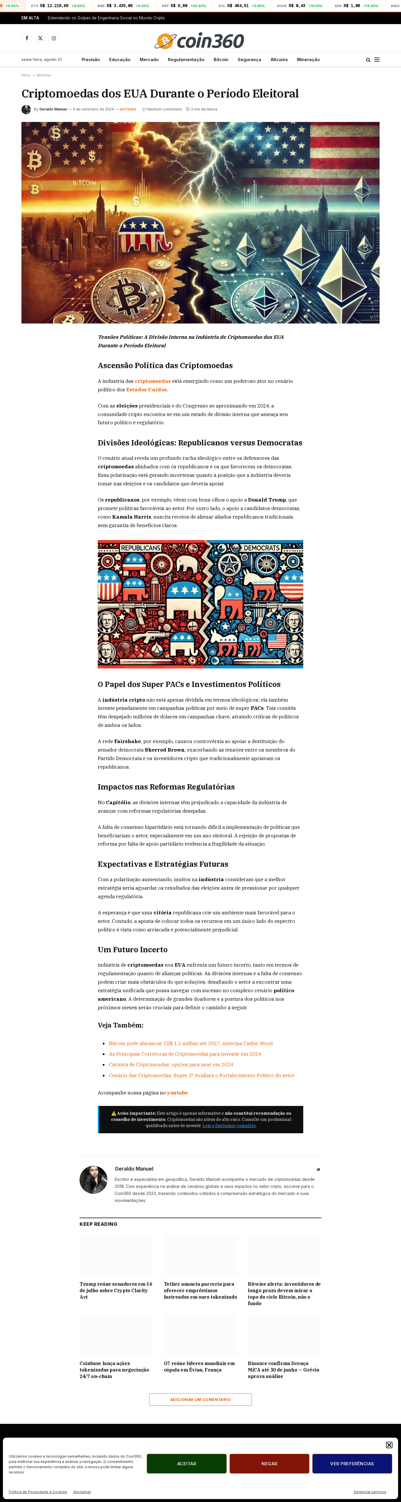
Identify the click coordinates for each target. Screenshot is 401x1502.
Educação (119, 59)
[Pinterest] (32, 392)
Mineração (308, 59)
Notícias (44, 75)
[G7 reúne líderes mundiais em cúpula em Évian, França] (200, 1335)
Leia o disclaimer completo (229, 1125)
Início (26, 75)
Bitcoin (221, 59)
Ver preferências (352, 1463)
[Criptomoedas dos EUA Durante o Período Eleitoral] (200, 222)
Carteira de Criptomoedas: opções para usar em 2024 (171, 1064)
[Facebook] (32, 351)
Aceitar (186, 1463)
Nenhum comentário (164, 109)
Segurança (249, 59)
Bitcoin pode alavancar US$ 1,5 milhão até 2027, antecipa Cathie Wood (191, 1043)
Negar (269, 1463)
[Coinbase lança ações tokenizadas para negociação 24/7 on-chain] (116, 1335)
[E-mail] (32, 405)
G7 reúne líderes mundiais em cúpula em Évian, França (199, 1366)
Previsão (91, 59)
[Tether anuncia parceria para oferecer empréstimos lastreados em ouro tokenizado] (200, 1256)
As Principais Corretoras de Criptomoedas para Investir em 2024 (185, 1054)
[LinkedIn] (32, 378)
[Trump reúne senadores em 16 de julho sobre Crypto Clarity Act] (116, 1256)
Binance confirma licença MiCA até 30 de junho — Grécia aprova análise (283, 1369)
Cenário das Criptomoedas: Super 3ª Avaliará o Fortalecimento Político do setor (202, 1075)
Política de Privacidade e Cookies (38, 1492)
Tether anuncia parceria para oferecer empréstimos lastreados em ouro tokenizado (200, 1290)
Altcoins (279, 59)
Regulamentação (186, 59)
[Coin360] (200, 38)
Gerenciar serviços (370, 1492)
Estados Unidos (146, 389)
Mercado (149, 59)
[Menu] (377, 59)
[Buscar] (368, 59)
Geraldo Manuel (53, 109)
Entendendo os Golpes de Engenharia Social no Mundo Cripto (106, 18)
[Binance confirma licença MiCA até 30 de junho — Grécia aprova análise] (284, 1335)
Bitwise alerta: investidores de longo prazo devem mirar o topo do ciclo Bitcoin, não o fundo (284, 1293)
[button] (389, 1445)
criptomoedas (153, 381)
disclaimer (82, 1492)
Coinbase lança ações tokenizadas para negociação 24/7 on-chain (114, 1369)
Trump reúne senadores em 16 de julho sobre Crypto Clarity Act (116, 1290)
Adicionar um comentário (200, 1399)
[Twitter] (32, 365)
